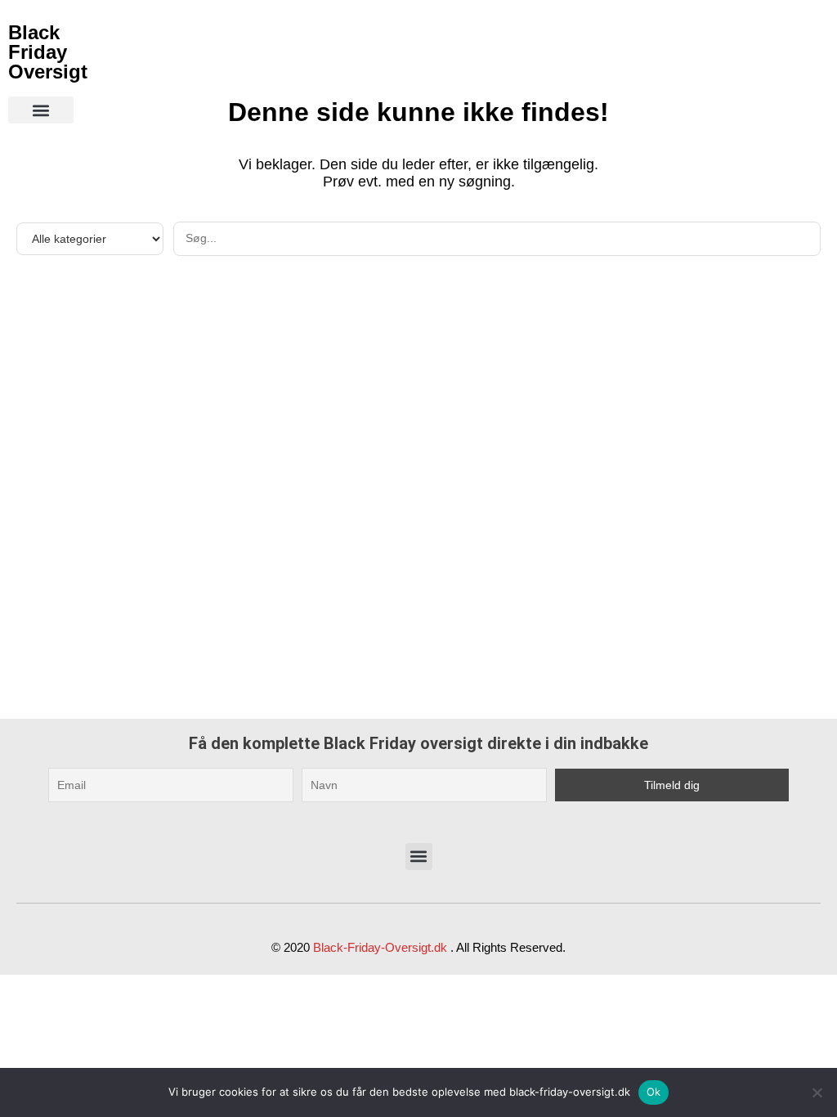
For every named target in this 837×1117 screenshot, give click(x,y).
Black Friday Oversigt (47, 52)
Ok (654, 1091)
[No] (816, 1092)
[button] (41, 109)
